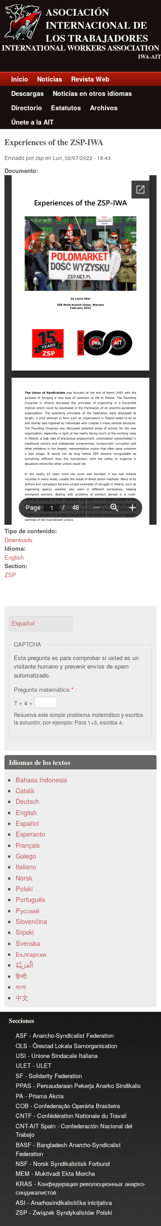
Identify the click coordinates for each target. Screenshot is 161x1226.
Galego (26, 855)
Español (27, 823)
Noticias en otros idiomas (92, 93)
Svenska (28, 943)
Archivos (104, 107)
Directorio (26, 107)
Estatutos (66, 107)
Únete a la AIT (32, 121)
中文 (22, 997)
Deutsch (27, 801)
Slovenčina (31, 921)
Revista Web (90, 78)
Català (25, 790)
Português (30, 899)
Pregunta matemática (43, 689)
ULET (23, 1065)
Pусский (27, 910)
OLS (21, 1045)
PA (19, 1096)
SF (19, 1075)
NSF (22, 1163)
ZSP (10, 574)
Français (28, 845)
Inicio (19, 78)
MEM (23, 1173)
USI (21, 1055)
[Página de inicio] (22, 37)
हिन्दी (21, 975)
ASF (21, 1035)
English (14, 557)
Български (31, 954)
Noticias (49, 78)
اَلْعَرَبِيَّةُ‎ (24, 964)
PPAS (23, 1085)
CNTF (24, 1115)
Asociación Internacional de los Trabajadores (97, 24)
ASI (20, 1202)
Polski (24, 888)
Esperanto (30, 833)
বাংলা (21, 986)
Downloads (18, 539)
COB (22, 1105)
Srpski (25, 932)
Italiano (26, 866)
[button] (40, 623)
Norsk (24, 877)
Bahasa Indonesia (41, 779)
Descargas (27, 93)
